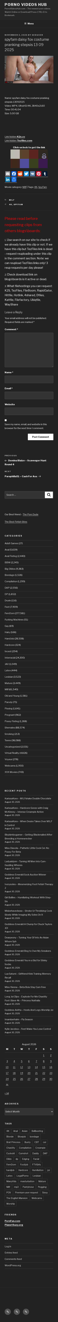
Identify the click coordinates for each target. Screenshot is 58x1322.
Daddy (35, 1153)
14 (36, 1067)
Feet (7, 607)
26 (21, 1079)
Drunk (8, 600)
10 (7, 1067)
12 (21, 1067)
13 (29, 1067)
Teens (8, 740)
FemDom (9, 613)
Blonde (10, 1136)
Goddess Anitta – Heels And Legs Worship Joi (29, 1010)
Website (10, 404)
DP (6, 594)
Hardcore (10, 645)
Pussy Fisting (12, 721)
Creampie (40, 1147)
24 (7, 1079)
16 (50, 1067)
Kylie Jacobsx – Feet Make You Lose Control (28, 1029)
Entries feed (11, 1252)
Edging (25, 1159)
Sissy (45, 1192)
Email (9, 388)
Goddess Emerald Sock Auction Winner (25, 874)
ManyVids (11, 1181)
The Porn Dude (30, 514)
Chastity (10, 1147)
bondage (34, 1136)
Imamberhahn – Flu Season (19, 1019)
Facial (36, 1159)
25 (14, 1079)
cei (44, 1142)
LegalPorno (23, 1175)
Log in (8, 1246)
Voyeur (8, 759)
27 (29, 1079)
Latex (8, 670)
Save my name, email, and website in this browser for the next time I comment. (26, 426)
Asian (25, 1131)
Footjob (24, 1164)
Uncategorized (12, 746)
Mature (8, 683)
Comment (11, 329)
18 (14, 1073)
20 (29, 1073)
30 (50, 1079)
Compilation (11, 581)
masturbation (27, 1181)
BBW (8, 562)
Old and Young (12, 695)
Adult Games (11, 543)
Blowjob (22, 1136)
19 (21, 1073)
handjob (10, 1170)
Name (9, 372)
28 (36, 1079)
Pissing (9, 708)
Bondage (10, 575)
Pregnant (10, 715)
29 (43, 1079)
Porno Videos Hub (26, 4)
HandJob (9, 638)
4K (35, 187)
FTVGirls (36, 1164)
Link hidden (15, 136)
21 (36, 1073)
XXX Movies (11, 772)
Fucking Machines (14, 619)
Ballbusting (37, 1131)
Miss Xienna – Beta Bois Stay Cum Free (25, 987)
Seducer (37, 35)
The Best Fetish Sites (16, 521)
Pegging (42, 1187)
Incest (8, 651)
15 (43, 1067)
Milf (24, 187)
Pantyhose (28, 1187)
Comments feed (13, 1259)
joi (48, 1170)
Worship (10, 1203)
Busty (27, 1142)
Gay (7, 626)
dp (17, 1159)
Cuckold (10, 1153)
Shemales (10, 727)
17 (7, 1073)
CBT (36, 1142)
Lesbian (9, 676)
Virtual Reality (12, 753)
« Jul (7, 1093)
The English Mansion (17, 1198)
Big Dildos (10, 568)
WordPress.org (13, 1265)
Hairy (7, 632)
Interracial (10, 657)
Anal (7, 549)
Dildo (9, 1159)
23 (50, 1073)
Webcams (10, 765)
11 (14, 1067)
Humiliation (37, 1170)
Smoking (9, 734)
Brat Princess (13, 1142)
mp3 (16, 1187)
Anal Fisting (11, 556)
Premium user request (26, 1192)
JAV (7, 664)
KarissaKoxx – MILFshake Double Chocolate (28, 798)
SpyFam (42, 187)
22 (43, 1073)
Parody (8, 702)
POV (8, 1192)
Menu (31, 23)
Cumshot (23, 1153)
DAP (7, 587)
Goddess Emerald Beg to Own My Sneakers (28, 951)
